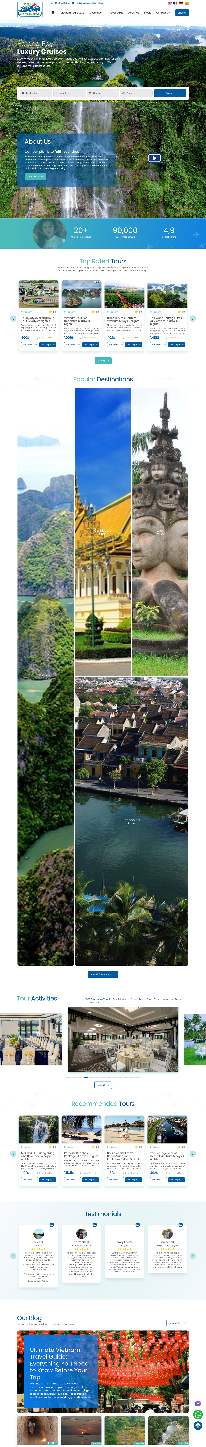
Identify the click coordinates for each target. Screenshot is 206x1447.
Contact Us (163, 12)
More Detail (28, 344)
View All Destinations (101, 974)
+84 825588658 (61, 3)
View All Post (176, 1323)
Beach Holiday (120, 999)
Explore (170, 93)
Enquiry (182, 12)
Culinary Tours (92, 1002)
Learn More (33, 176)
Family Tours (153, 999)
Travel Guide (115, 12)
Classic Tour (137, 999)
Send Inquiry (46, 344)
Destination (96, 12)
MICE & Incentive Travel (97, 999)
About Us (133, 12)
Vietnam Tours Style (72, 12)
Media (147, 12)
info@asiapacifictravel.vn (88, 3)
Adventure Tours (172, 999)
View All (101, 360)
